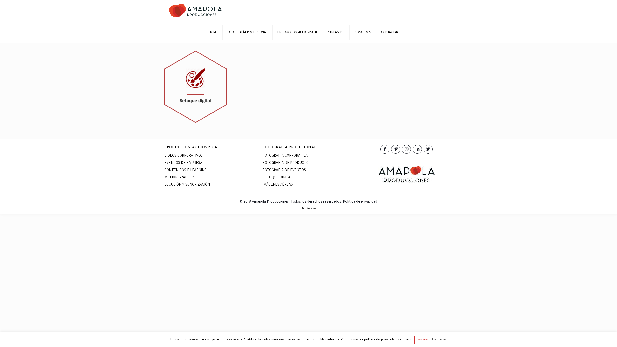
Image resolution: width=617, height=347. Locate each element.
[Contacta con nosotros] (406, 182)
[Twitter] (428, 150)
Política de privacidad (360, 202)
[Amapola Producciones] (195, 11)
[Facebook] (385, 150)
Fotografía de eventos (284, 171)
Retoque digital (277, 178)
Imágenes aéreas (277, 185)
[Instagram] (406, 150)
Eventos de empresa (183, 163)
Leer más (439, 340)
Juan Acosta (308, 208)
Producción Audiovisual (192, 148)
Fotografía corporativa (285, 156)
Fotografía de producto (285, 163)
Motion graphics (179, 178)
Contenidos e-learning (185, 171)
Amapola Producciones (270, 202)
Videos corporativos (183, 156)
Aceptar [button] (422, 340)
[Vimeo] (396, 150)
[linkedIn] (417, 150)
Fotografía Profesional (289, 148)
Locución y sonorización (187, 185)
